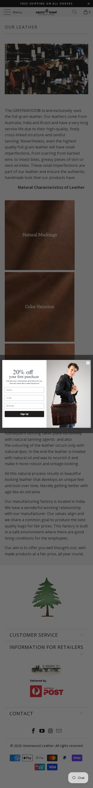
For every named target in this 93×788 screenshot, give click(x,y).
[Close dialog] (88, 363)
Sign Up (24, 414)
